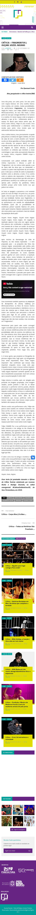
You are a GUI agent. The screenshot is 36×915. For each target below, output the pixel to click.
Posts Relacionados (8, 539)
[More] (20, 80)
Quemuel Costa (28, 500)
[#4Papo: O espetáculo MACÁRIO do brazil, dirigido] (18, 821)
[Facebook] (5, 80)
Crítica (10, 497)
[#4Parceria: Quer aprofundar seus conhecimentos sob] (18, 810)
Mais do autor (20, 539)
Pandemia (18, 500)
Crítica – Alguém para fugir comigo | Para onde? (15, 567)
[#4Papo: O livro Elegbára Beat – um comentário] (29, 821)
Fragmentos (28, 497)
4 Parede (8, 48)
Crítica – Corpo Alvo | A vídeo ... (14, 514)
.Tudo (3, 38)
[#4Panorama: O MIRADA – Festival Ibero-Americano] (29, 810)
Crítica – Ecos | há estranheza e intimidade (17, 738)
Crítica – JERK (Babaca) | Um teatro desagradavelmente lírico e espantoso (18, 671)
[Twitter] (12, 80)
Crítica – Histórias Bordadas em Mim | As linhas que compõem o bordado (17, 603)
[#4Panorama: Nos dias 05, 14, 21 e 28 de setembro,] (7, 821)
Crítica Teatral (18, 497)
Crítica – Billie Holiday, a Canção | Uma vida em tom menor (17, 640)
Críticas (8, 38)
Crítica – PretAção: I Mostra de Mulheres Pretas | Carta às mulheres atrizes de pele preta (17, 704)
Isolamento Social (8, 500)
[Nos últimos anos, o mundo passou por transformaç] (7, 810)
